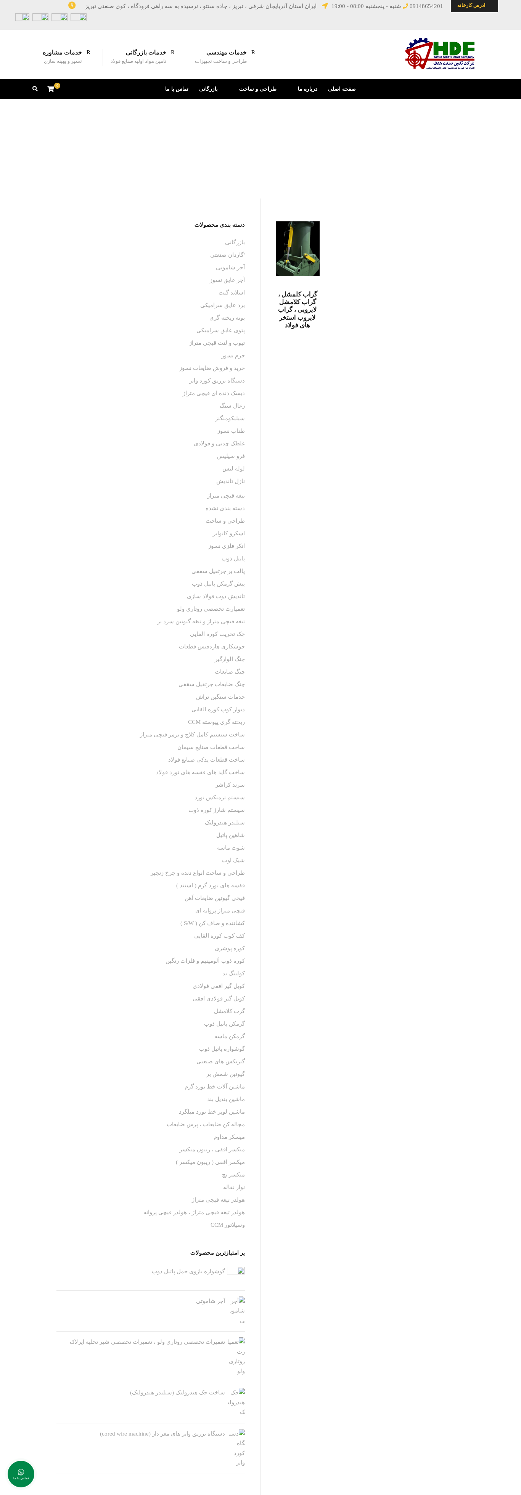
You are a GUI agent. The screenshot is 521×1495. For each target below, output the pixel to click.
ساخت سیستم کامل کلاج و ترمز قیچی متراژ (192, 734)
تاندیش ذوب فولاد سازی (216, 596)
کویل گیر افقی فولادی (219, 986)
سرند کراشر (230, 785)
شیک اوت (233, 860)
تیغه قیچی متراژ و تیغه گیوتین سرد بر (201, 621)
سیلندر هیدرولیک (225, 823)
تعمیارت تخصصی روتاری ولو (211, 609)
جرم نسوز (233, 355)
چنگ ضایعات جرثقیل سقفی (211, 684)
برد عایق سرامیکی (222, 305)
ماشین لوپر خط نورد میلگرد (212, 1112)
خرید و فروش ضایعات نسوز (212, 368)
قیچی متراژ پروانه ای (220, 911)
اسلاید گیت (232, 293)
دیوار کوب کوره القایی (218, 709)
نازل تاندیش (230, 481)
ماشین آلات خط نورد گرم (215, 1087)
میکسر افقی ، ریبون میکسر (212, 1149)
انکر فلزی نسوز (226, 546)
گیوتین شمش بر (225, 1074)
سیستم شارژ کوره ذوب (216, 810)
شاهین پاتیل (230, 835)
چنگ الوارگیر (230, 659)
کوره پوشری (230, 948)
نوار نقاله (234, 1187)
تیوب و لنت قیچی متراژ (217, 343)
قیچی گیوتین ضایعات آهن (215, 898)
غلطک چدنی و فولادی (219, 443)
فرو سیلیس (231, 456)
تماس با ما (176, 89)
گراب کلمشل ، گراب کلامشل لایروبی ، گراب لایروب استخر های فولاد (297, 310)
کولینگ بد (233, 973)
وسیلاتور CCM (228, 1225)
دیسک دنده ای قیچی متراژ (214, 393)
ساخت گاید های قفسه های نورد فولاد (200, 772)
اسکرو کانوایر (229, 533)
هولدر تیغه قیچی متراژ (218, 1200)
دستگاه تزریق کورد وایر (217, 381)
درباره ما (307, 89)
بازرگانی (208, 89)
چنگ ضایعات (230, 672)
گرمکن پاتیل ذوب (224, 1024)
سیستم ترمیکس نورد (220, 797)
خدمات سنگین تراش (220, 697)
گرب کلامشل (229, 1011)
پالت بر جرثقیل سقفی (218, 571)
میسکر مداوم (229, 1137)
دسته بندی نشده (225, 508)
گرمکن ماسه (229, 1036)
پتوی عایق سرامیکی (220, 330)
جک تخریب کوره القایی (217, 634)
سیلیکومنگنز (230, 418)
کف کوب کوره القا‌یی (219, 936)
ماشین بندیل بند (226, 1099)
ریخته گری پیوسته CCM (216, 722)
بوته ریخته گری (227, 318)
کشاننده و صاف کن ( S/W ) (212, 923)
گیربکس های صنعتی (220, 1061)
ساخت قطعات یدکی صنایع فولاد (206, 760)
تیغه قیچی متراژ (226, 496)
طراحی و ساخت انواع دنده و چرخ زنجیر (198, 873)
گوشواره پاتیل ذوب (222, 1049)
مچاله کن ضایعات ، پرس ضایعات (206, 1124)
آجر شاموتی (230, 267)
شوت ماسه (231, 848)
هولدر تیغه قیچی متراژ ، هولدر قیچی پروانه (194, 1212)
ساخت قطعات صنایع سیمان (211, 747)
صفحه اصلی (342, 89)
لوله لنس (233, 469)
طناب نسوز (231, 431)
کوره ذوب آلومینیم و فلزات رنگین (205, 961)
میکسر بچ (233, 1175)
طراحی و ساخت (258, 89)
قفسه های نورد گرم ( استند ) (210, 885)
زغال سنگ (232, 406)
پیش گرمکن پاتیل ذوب (218, 584)
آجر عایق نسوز (227, 280)
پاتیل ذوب (233, 558)
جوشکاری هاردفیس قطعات (212, 646)
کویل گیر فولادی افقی (219, 999)
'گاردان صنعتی (227, 255)
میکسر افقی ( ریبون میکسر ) (210, 1162)
